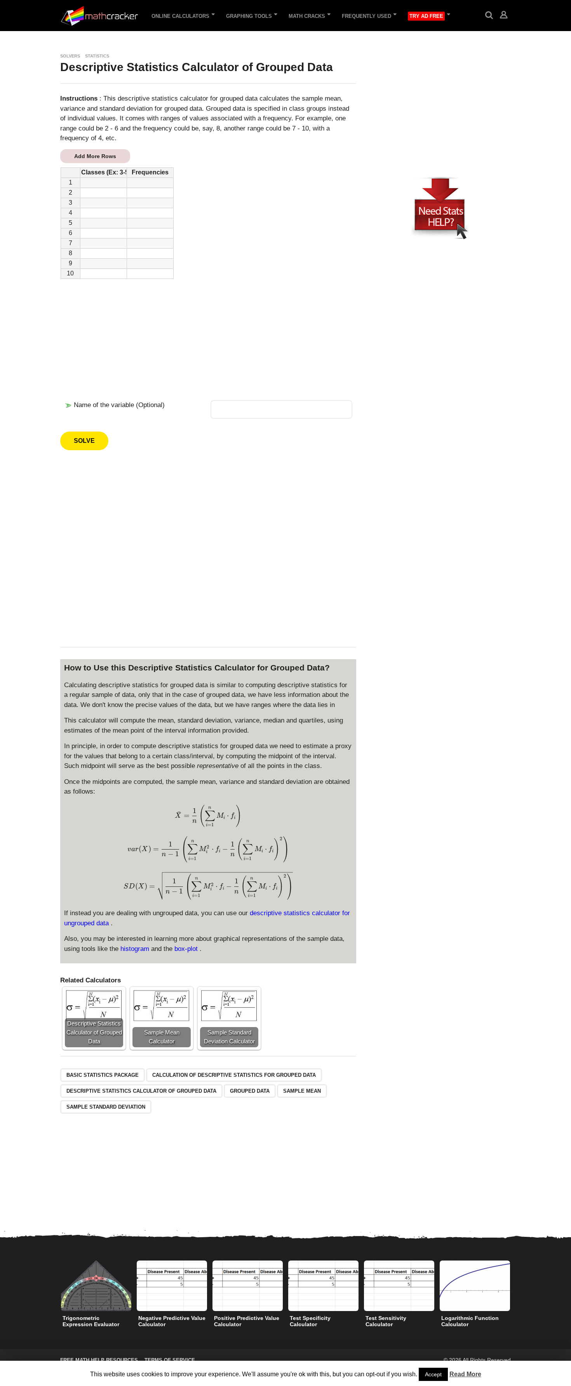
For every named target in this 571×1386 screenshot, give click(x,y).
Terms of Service (169, 1360)
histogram (135, 948)
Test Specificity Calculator (310, 1321)
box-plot (187, 948)
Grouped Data (250, 1091)
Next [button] (516, 1285)
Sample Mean (302, 1091)
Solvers (70, 56)
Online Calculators (180, 16)
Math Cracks (307, 16)
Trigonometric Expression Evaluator (91, 1321)
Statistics (97, 56)
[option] (96, 1296)
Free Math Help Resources (99, 1360)
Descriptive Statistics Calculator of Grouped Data (141, 1091)
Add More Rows (95, 156)
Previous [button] (55, 1285)
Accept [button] (433, 1374)
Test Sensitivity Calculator (386, 1321)
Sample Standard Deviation (105, 1107)
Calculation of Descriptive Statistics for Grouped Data (234, 1075)
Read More (465, 1374)
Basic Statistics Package (102, 1075)
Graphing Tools (249, 16)
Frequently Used (366, 16)
